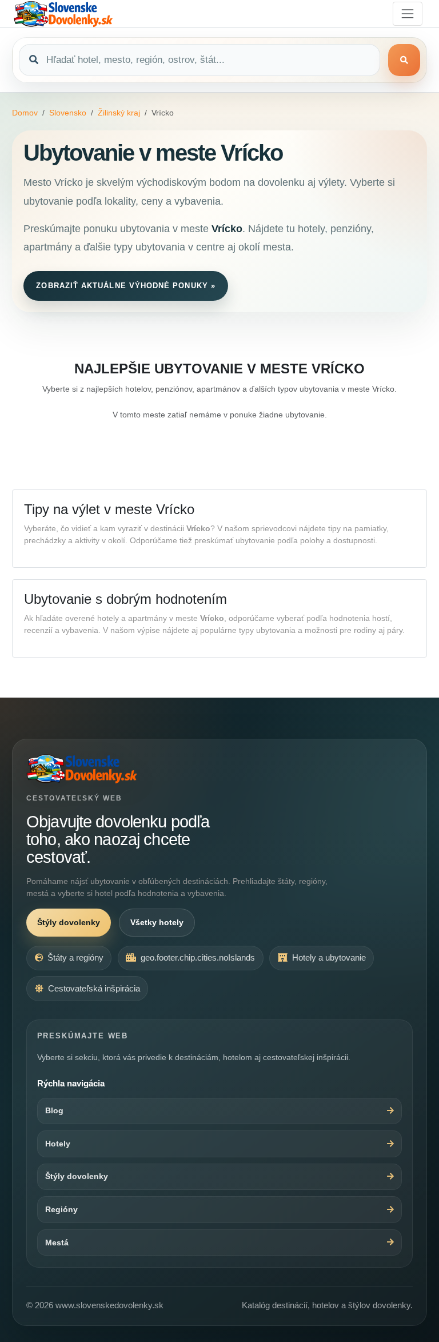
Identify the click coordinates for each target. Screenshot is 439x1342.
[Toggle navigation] (407, 14)
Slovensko (67, 112)
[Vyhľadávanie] (404, 60)
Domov (25, 112)
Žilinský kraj (119, 112)
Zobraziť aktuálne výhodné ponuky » (125, 285)
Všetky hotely (156, 922)
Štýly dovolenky (68, 922)
